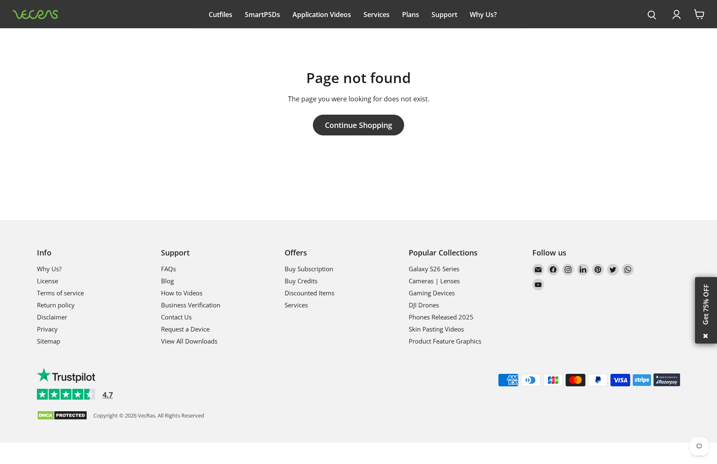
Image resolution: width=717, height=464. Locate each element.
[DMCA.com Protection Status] (62, 416)
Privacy (47, 329)
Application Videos (322, 14)
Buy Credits (301, 281)
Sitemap (48, 341)
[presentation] (652, 15)
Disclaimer (52, 317)
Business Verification (190, 305)
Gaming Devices (432, 293)
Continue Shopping (358, 125)
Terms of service (60, 293)
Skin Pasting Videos (436, 329)
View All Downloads (189, 341)
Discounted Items (309, 293)
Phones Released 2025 (441, 317)
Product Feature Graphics (445, 341)
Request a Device (185, 329)
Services (376, 14)
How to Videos (181, 293)
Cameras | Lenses (434, 281)
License (47, 281)
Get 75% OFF (706, 304)
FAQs (168, 269)
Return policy (56, 305)
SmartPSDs (262, 14)
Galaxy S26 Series (434, 269)
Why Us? (483, 14)
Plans (410, 14)
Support (444, 14)
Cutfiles (220, 14)
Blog (167, 281)
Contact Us (176, 317)
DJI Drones (424, 305)
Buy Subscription (309, 269)
